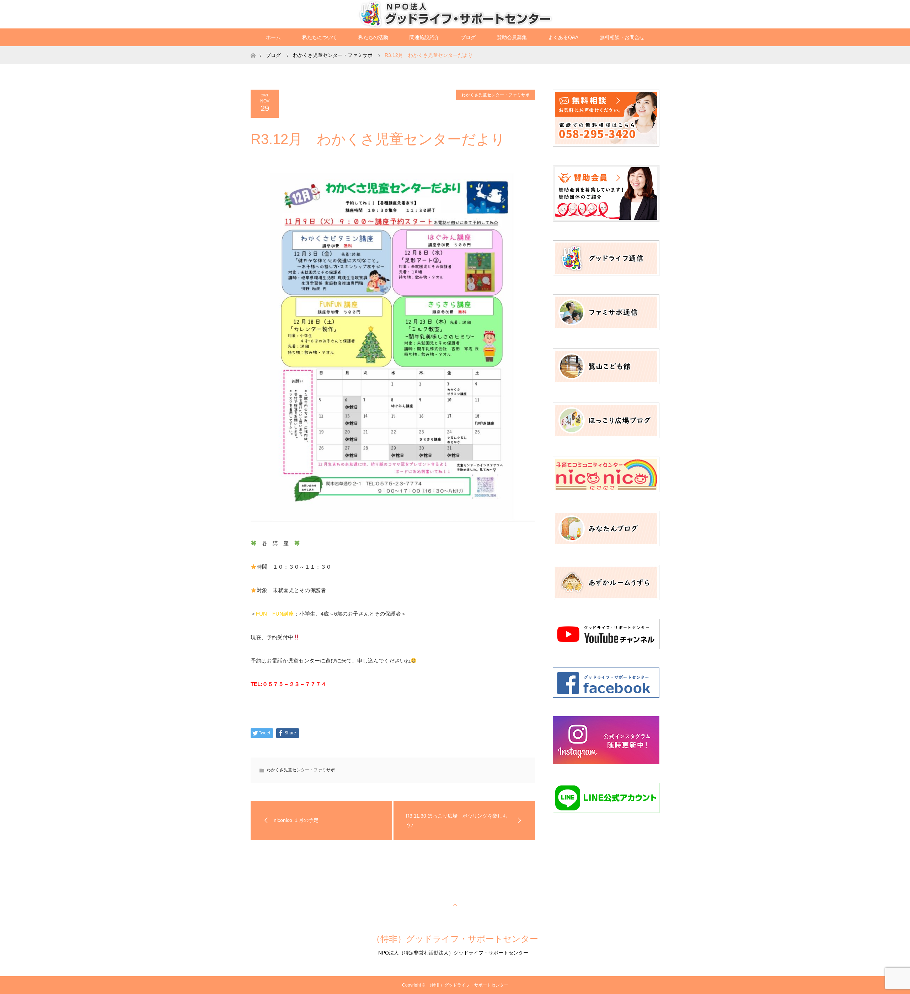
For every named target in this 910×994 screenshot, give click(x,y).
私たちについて (319, 37)
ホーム (273, 37)
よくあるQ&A (563, 37)
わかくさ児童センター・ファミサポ (495, 94)
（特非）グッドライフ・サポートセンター (455, 938)
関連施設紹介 (424, 37)
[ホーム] (253, 49)
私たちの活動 (373, 37)
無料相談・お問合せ (622, 37)
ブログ (468, 37)
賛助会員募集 (512, 37)
